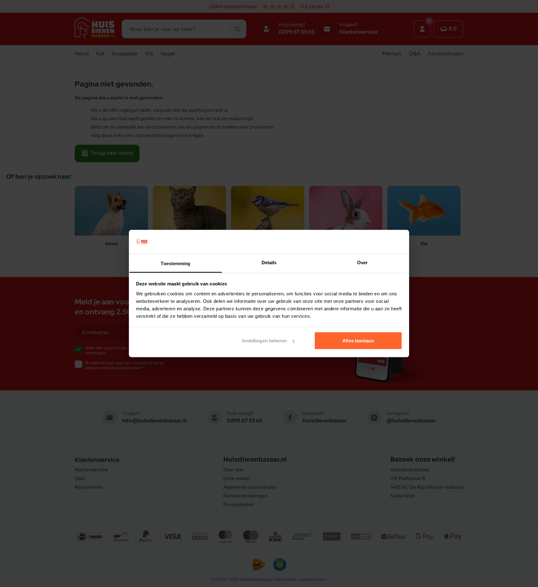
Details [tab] (269, 262)
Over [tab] (362, 262)
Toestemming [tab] (175, 263)
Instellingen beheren (264, 340)
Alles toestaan (358, 340)
